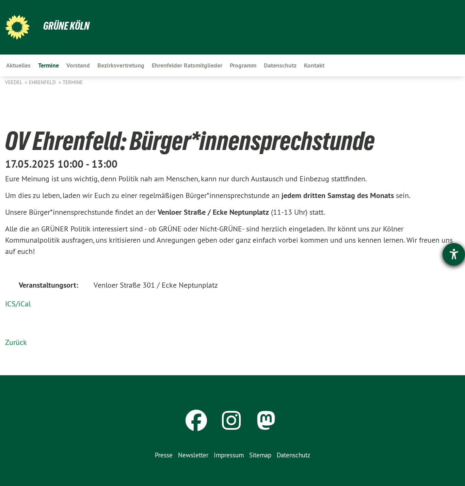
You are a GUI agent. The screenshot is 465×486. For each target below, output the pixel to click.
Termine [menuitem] (48, 65)
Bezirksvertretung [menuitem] (120, 65)
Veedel (14, 82)
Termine (73, 82)
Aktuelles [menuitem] (18, 65)
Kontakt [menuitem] (314, 65)
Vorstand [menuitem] (78, 65)
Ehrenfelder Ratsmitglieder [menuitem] (187, 65)
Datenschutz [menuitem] (280, 65)
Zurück (16, 342)
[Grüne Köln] (17, 27)
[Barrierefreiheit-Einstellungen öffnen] (454, 254)
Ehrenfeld (43, 82)
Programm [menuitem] (243, 65)
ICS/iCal (18, 303)
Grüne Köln (66, 26)
